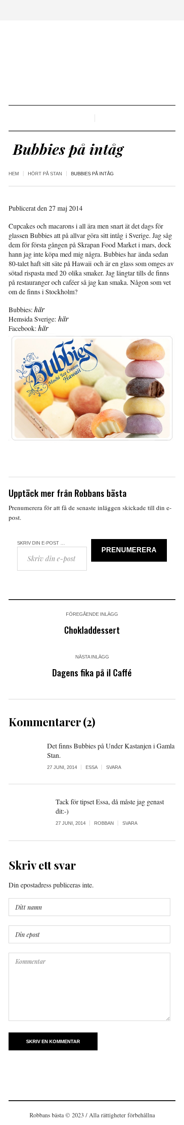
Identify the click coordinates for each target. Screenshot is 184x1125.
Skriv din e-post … (41, 542)
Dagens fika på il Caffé (92, 672)
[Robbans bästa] (92, 63)
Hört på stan (45, 173)
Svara (113, 767)
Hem (14, 173)
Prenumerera (129, 550)
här (39, 309)
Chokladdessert (92, 629)
